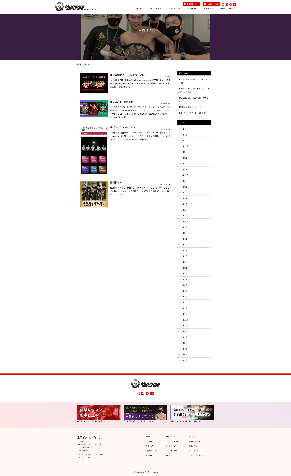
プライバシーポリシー (197, 455)
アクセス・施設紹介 (227, 8)
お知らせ (192, 436)
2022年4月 (182, 296)
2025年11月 (183, 146)
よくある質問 (207, 8)
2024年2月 (182, 198)
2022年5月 (182, 290)
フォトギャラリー (172, 446)
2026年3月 (182, 140)
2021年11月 (183, 325)
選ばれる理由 (155, 8)
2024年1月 (182, 204)
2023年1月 (182, 256)
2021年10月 (183, 331)
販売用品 (149, 455)
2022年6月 (182, 285)
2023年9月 (182, 227)
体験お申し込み (194, 441)
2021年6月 (182, 354)
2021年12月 (183, 319)
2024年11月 (183, 180)
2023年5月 (182, 238)
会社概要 (169, 455)
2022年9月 (182, 267)
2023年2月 (182, 250)
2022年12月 (183, 262)
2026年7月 (182, 128)
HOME (79, 64)
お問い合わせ (213, 4)
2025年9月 (182, 151)
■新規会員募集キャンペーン (190, 107)
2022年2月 (182, 308)
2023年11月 (183, 215)
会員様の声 (191, 8)
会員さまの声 (170, 436)
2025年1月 (182, 169)
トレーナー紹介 (171, 451)
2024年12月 (183, 175)
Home (148, 436)
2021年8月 (182, 343)
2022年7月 (182, 279)
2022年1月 (182, 314)
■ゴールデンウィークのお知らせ (192, 112)
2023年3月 (182, 244)
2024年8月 (182, 186)
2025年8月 (182, 157)
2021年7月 (182, 348)
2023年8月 (182, 233)
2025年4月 (182, 163)
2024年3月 (182, 192)
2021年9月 (182, 337)
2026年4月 (182, 134)
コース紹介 (139, 8)
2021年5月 (182, 360)
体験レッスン (194, 4)
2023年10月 (183, 221)
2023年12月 (183, 209)
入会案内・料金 (174, 8)
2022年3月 (182, 302)
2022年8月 (182, 273)
